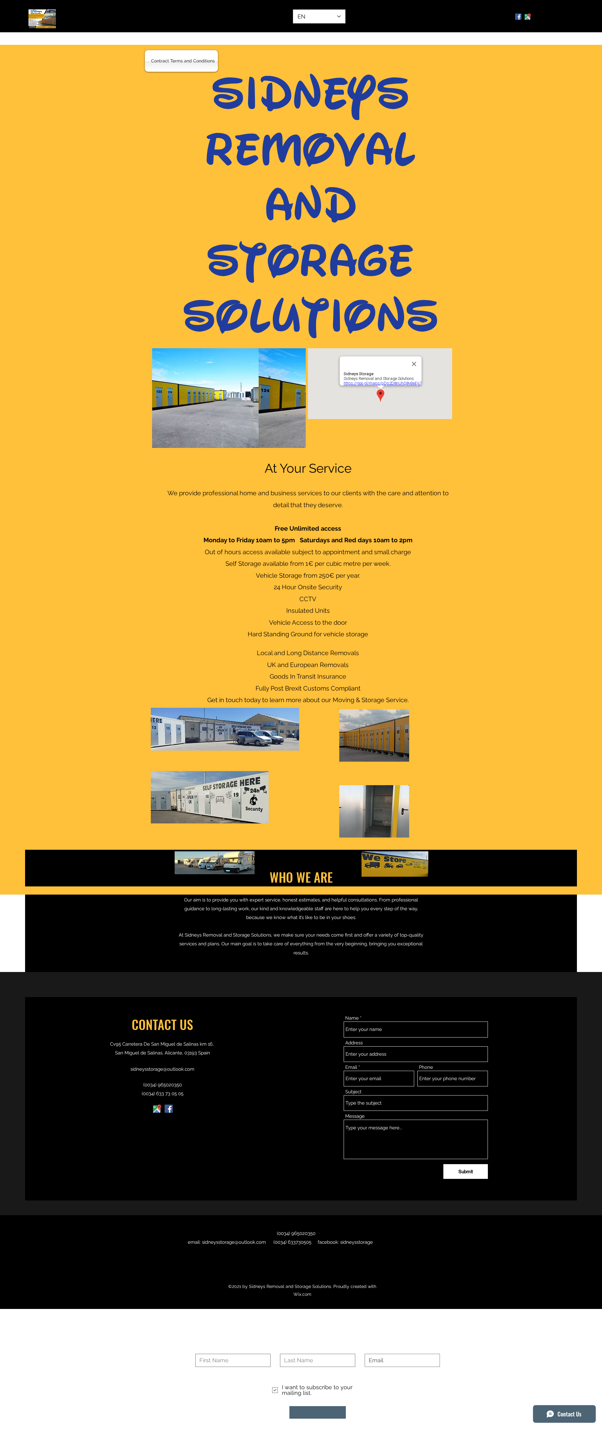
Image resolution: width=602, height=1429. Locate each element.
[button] (229, 398)
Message (355, 1116)
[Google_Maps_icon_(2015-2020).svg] (528, 16)
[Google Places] (157, 1109)
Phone (426, 1067)
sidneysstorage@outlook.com (162, 1069)
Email (351, 1067)
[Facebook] (518, 16)
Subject (353, 1092)
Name (352, 1018)
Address (354, 1043)
